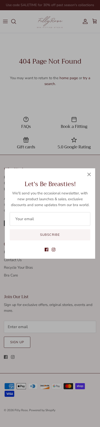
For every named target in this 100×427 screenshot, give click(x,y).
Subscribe (50, 235)
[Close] (89, 174)
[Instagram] (53, 249)
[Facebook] (46, 249)
